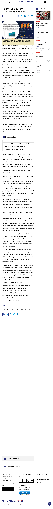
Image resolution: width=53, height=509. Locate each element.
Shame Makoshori (40, 48)
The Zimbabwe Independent (43, 479)
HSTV (38, 484)
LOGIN (49, 2)
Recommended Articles (13, 466)
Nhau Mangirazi (40, 50)
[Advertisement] (18, 388)
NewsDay (39, 477)
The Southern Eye (41, 482)
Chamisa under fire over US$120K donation (15, 141)
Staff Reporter (39, 37)
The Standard (40, 481)
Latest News (41, 8)
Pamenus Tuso (39, 29)
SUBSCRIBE (8, 489)
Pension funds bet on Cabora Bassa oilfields (15, 146)
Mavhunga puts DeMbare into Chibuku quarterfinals (17, 143)
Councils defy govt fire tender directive (14, 149)
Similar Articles (13, 459)
